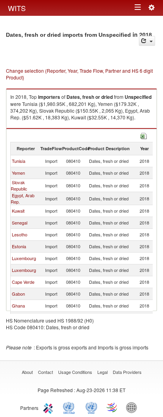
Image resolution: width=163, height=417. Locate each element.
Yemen (18, 173)
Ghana (18, 305)
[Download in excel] (143, 135)
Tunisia (18, 161)
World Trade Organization (112, 407)
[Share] (147, 41)
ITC (49, 407)
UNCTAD (70, 407)
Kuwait (18, 211)
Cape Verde (23, 282)
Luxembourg (24, 258)
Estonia (19, 246)
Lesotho (19, 234)
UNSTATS (91, 407)
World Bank (133, 407)
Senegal (19, 222)
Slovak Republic (19, 185)
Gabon (18, 294)
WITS (17, 8)
